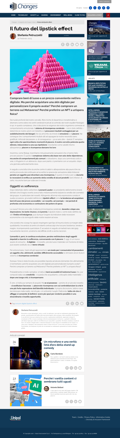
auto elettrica (103, 239)
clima (99, 252)
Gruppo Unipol (94, 267)
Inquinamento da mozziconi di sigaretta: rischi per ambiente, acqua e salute (98, 170)
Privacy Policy (89, 417)
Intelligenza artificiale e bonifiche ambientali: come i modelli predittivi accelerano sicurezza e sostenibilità (98, 115)
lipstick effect (32, 303)
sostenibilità (101, 301)
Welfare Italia (91, 305)
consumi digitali (21, 303)
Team (74, 417)
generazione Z (93, 264)
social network (92, 301)
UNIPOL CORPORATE (104, 1)
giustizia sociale (104, 264)
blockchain (91, 245)
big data (105, 243)
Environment (55, 15)
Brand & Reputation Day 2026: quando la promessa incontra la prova (98, 86)
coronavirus (104, 255)
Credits (80, 417)
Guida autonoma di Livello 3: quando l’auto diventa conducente (96, 143)
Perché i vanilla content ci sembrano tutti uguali (60, 380)
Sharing (44, 15)
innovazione (92, 272)
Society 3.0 (34, 15)
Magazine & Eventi (95, 15)
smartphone (96, 296)
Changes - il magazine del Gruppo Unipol (24, 22)
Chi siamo (79, 8)
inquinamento (102, 271)
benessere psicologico (94, 243)
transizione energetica (100, 303)
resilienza (91, 292)
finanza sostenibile (96, 262)
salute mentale (94, 294)
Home (13, 15)
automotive (92, 241)
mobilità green (98, 285)
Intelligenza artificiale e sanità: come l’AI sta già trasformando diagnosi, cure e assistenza (96, 199)
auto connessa (92, 239)
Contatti (85, 8)
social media (99, 299)
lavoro (103, 282)
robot (96, 292)
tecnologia (91, 303)
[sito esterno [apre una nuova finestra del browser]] (15, 418)
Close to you (80, 15)
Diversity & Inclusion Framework (98, 419)
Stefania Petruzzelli (29, 35)
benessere (101, 241)
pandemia (104, 289)
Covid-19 (91, 257)
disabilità (97, 257)
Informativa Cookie (103, 417)
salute (101, 292)
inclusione (99, 269)
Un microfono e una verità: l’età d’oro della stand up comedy (60, 345)
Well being (68, 15)
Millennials (91, 285)
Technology (23, 15)
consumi (97, 255)
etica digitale (99, 260)
